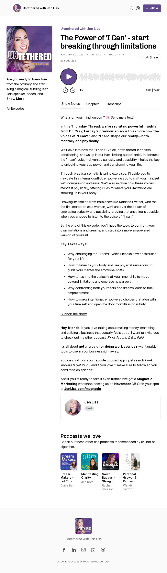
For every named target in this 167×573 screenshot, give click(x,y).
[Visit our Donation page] (103, 550)
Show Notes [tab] (70, 104)
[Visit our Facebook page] (64, 550)
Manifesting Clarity (90, 475)
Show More (15, 99)
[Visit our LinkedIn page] (74, 550)
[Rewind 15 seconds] (65, 90)
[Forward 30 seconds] (73, 90)
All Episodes (15, 108)
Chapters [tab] (93, 104)
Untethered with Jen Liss (41, 8)
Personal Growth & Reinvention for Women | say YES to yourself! (131, 483)
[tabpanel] (110, 255)
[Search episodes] (131, 8)
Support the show (73, 314)
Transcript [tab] (113, 104)
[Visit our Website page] (93, 550)
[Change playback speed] (81, 90)
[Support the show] (137, 8)
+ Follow (152, 8)
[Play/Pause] (68, 77)
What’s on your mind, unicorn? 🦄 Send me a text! (97, 117)
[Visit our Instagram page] (83, 550)
